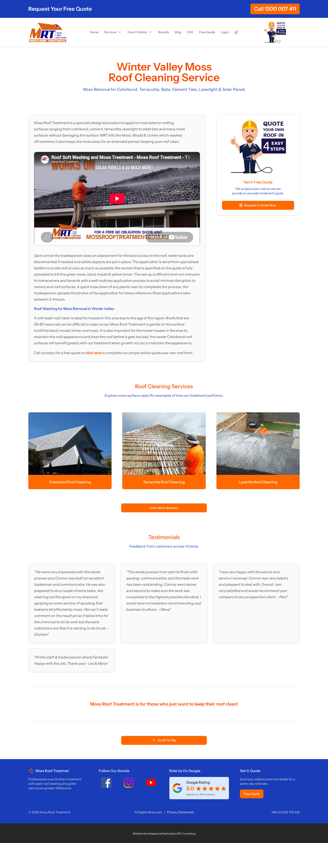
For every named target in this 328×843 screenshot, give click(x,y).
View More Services (164, 508)
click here (93, 353)
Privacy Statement (180, 812)
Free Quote (252, 794)
